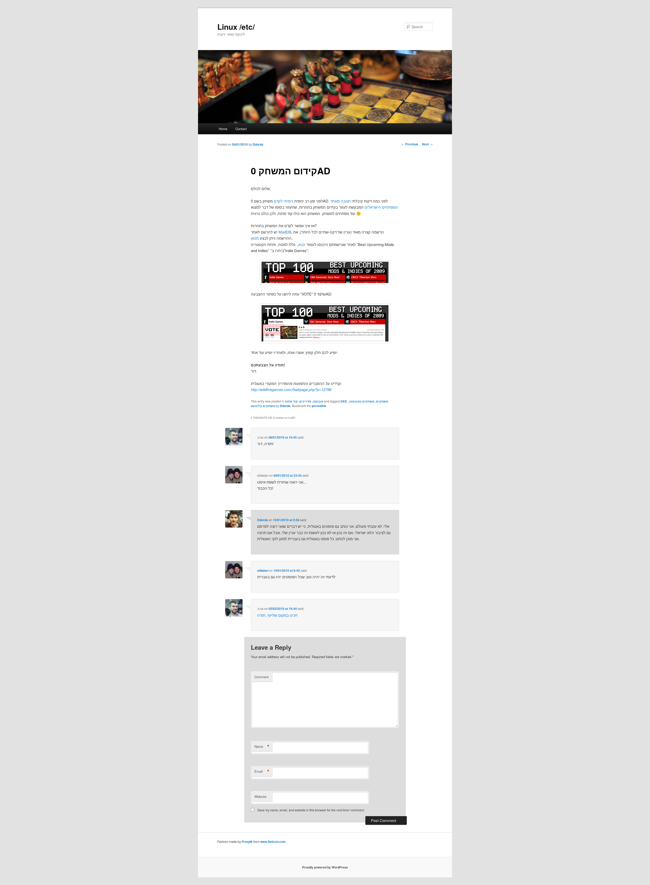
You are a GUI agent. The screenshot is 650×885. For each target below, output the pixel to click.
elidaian (262, 570)
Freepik (247, 841)
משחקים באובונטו (362, 401)
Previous (409, 144)
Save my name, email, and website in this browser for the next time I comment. (311, 810)
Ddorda (258, 144)
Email (261, 771)
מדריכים (305, 401)
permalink (319, 405)
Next (427, 144)
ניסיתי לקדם (283, 201)
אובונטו (318, 401)
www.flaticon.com (273, 841)
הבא (301, 244)
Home (223, 128)
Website (260, 796)
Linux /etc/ (236, 26)
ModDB (285, 232)
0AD (343, 401)
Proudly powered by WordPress (325, 867)
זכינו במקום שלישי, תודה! (277, 615)
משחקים (382, 401)
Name (261, 746)
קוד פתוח (291, 401)
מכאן (255, 238)
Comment (261, 676)
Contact (241, 128)
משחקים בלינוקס (263, 405)
